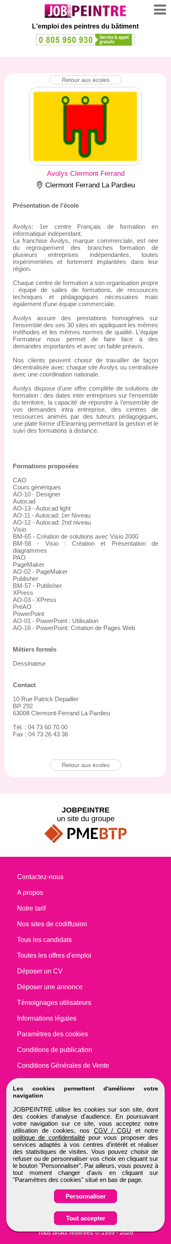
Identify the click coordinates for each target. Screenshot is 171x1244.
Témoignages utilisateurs (54, 1002)
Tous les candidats (44, 939)
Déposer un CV (40, 971)
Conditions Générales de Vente (63, 1065)
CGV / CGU (113, 1130)
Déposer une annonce (50, 986)
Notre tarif (31, 908)
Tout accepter (85, 1218)
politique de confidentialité (49, 1137)
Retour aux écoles (86, 80)
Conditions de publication (54, 1049)
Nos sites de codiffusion (52, 924)
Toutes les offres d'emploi (54, 955)
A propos (30, 892)
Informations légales (46, 1018)
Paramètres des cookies (52, 1034)
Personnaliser (86, 1196)
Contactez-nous (40, 876)
